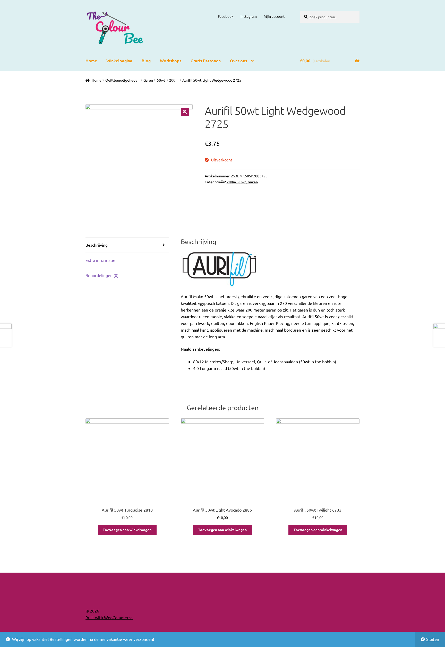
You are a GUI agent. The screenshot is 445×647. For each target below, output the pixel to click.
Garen (148, 80)
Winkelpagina (119, 60)
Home (91, 60)
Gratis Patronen (206, 60)
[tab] (127, 245)
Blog (146, 60)
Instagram (249, 16)
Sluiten (432, 639)
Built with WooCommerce (109, 617)
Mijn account (274, 16)
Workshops (170, 60)
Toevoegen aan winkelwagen (127, 529)
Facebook (225, 16)
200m (173, 80)
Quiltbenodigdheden (122, 80)
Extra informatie (100, 260)
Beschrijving (96, 244)
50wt (161, 80)
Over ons (238, 60)
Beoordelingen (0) (101, 275)
